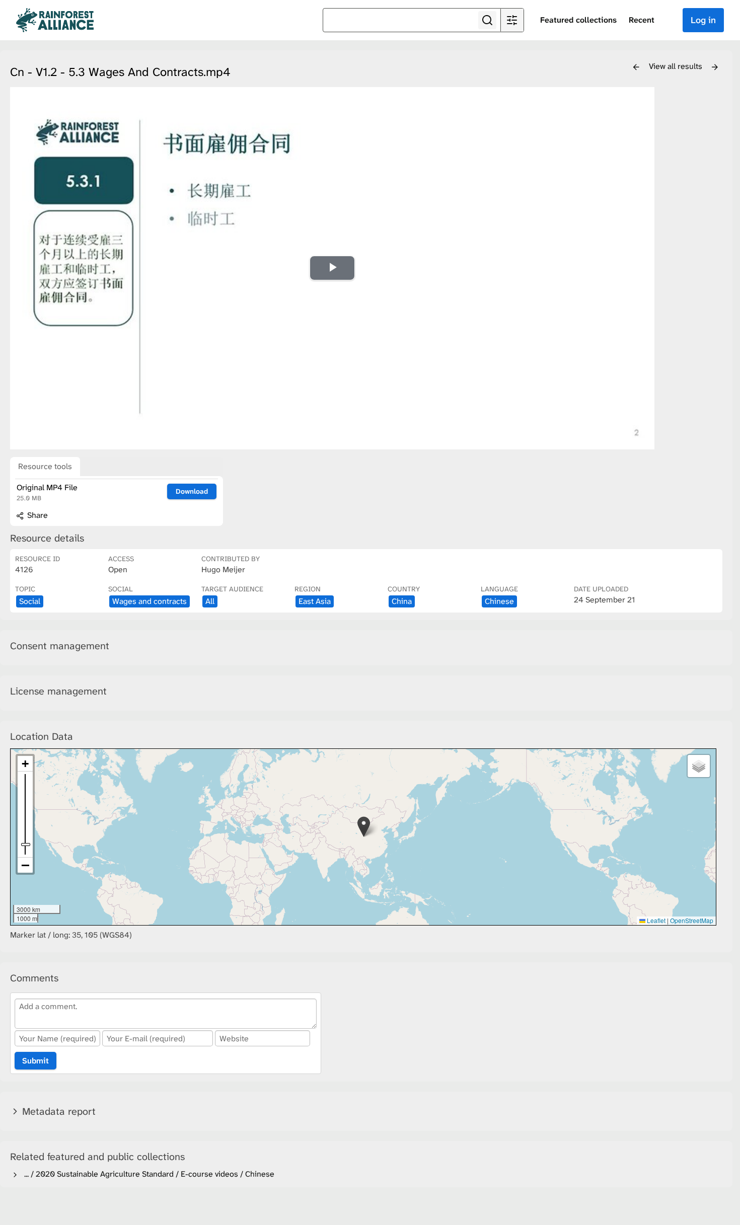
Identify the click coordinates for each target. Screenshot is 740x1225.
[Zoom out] (25, 865)
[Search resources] (487, 20)
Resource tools (45, 466)
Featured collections (578, 20)
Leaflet (655, 920)
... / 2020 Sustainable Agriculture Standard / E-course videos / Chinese (147, 1174)
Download (192, 491)
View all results (676, 66)
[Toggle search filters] (512, 20)
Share (36, 515)
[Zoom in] (25, 764)
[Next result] (714, 67)
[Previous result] (636, 67)
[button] (363, 826)
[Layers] (699, 766)
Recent (641, 20)
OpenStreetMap (691, 920)
